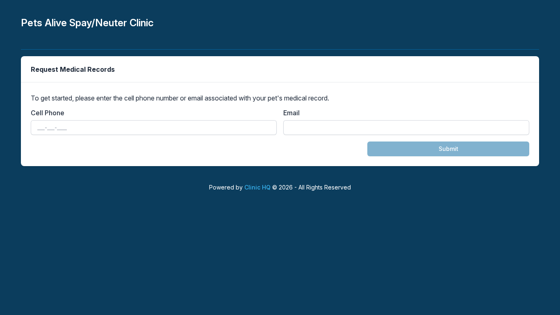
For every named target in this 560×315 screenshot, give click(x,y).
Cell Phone (47, 113)
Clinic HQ (257, 187)
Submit (448, 148)
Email (291, 113)
